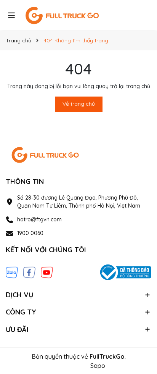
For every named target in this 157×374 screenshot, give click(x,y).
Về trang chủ (78, 103)
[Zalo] (12, 271)
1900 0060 (30, 233)
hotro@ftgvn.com (39, 219)
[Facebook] (29, 271)
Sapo (97, 365)
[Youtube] (47, 271)
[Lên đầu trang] (140, 305)
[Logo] (78, 15)
